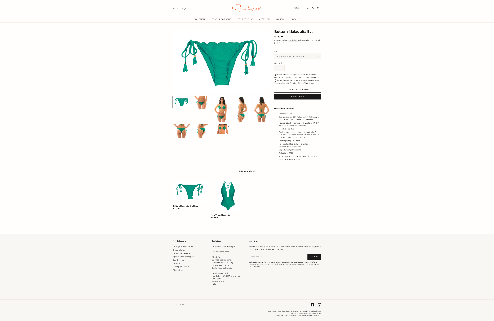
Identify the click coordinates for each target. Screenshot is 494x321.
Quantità (278, 63)
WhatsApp (230, 246)
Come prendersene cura (184, 253)
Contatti (176, 263)
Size (276, 51)
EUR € (178, 304)
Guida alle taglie (180, 250)
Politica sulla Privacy (306, 311)
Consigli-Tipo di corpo (183, 246)
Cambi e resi (178, 260)
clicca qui (256, 266)
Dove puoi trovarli (181, 267)
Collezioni (317, 311)
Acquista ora (298, 97)
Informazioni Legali (275, 311)
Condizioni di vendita (290, 311)
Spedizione (293, 40)
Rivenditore (178, 270)
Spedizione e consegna (183, 256)
